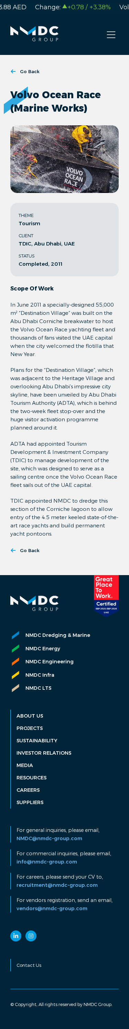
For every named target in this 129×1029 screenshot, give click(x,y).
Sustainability (37, 741)
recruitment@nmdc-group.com (57, 885)
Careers (28, 790)
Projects (30, 728)
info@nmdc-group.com (47, 862)
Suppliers (30, 802)
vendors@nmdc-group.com (52, 908)
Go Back (30, 71)
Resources (31, 778)
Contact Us (29, 965)
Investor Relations (44, 753)
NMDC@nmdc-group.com (49, 838)
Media (25, 765)
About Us (30, 716)
